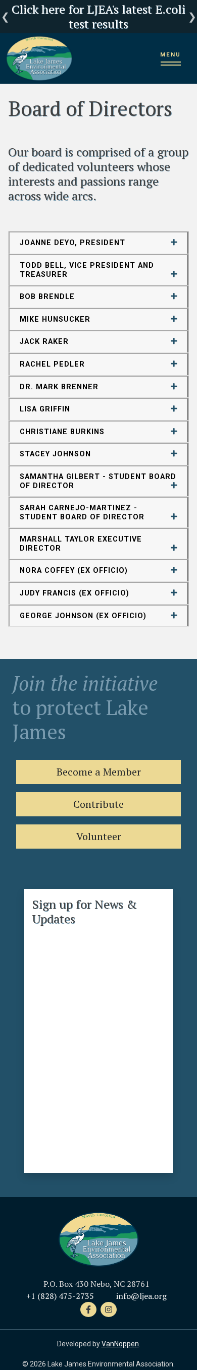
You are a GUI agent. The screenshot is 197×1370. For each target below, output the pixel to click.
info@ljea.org (141, 1295)
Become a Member (99, 772)
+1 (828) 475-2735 (60, 1295)
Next (192, 17)
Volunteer (98, 836)
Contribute (98, 804)
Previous (5, 17)
